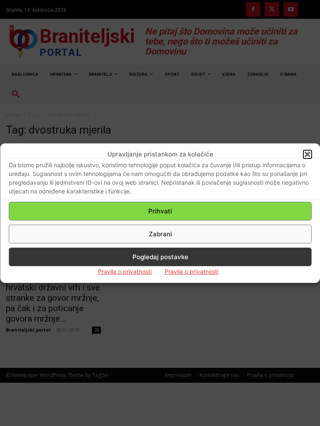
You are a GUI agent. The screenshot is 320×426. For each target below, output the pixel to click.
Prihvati (160, 211)
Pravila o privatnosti (125, 271)
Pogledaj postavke (160, 257)
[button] (307, 154)
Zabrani (160, 234)
